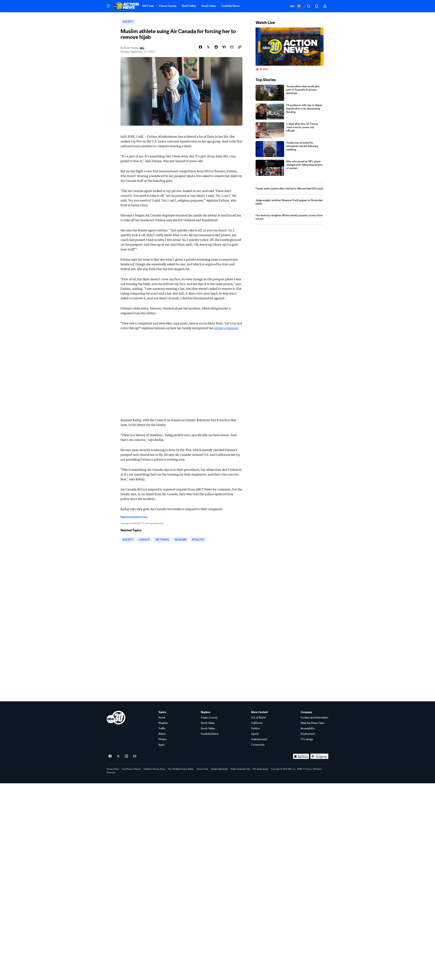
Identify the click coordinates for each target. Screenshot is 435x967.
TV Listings (307, 739)
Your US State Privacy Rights (181, 769)
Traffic (162, 728)
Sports (255, 734)
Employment (308, 734)
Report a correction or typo (133, 516)
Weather (163, 723)
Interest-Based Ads (219, 769)
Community (257, 744)
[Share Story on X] (208, 47)
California (256, 723)
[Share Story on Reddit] (216, 47)
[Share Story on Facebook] (200, 47)
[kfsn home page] (116, 717)
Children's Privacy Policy (154, 769)
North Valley (189, 6)
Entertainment (259, 739)
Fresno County (167, 6)
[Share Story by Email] (232, 47)
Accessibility (308, 728)
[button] (108, 5)
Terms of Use (202, 769)
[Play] (290, 47)
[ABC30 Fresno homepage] (126, 6)
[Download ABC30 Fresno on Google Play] (319, 756)
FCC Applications (260, 769)
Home (161, 717)
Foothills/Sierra (230, 6)
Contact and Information (314, 717)
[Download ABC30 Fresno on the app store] (301, 756)
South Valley (209, 6)
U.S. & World (258, 717)
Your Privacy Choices (131, 769)
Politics (255, 728)
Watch (162, 734)
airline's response (226, 328)
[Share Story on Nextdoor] (224, 47)
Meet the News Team (312, 723)
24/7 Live (148, 6)
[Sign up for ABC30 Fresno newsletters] (134, 756)
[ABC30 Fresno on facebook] (110, 756)
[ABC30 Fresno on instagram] (126, 756)
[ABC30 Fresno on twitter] (118, 756)
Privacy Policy (113, 769)
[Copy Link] (239, 47)
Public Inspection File (240, 769)
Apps (161, 744)
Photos (162, 739)
